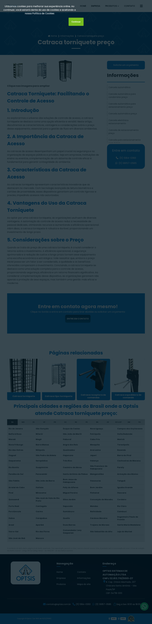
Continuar (76, 22)
